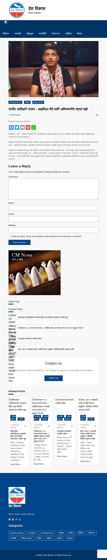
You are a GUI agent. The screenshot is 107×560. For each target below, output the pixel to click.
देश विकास (36, 8)
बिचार (71, 533)
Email (11, 214)
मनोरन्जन (91, 533)
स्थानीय (21, 419)
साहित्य (48, 538)
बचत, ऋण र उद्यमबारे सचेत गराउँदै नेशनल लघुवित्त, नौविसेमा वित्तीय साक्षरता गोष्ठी (46, 349)
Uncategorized (47, 533)
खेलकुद (27, 102)
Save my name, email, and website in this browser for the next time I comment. (46, 236)
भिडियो (80, 533)
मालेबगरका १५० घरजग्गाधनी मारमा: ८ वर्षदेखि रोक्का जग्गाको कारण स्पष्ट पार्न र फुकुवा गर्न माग (50, 328)
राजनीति (37, 416)
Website (12, 225)
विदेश (39, 538)
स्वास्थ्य (69, 538)
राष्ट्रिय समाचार (38, 102)
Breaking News (15, 102)
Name (11, 203)
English (32, 533)
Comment (13, 177)
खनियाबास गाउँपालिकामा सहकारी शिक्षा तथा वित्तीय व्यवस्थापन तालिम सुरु (43, 317)
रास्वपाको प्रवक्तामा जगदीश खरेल (29, 338)
